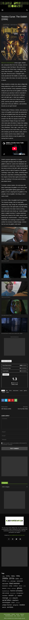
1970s (8, 576)
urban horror (7, 605)
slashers (15, 600)
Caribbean (15, 585)
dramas (9, 588)
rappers (19, 595)
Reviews (13, 614)
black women (15, 390)
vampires (15, 605)
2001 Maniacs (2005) (6, 408)
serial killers (6, 600)
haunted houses (5, 591)
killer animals (5, 593)
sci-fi (10, 598)
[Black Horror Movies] (14, 4)
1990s (18, 576)
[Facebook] (8, 539)
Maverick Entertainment (7, 62)
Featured (22, 614)
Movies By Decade (9, 615)
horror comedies (16, 590)
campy (10, 586)
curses (21, 390)
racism (11, 595)
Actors (22, 615)
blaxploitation (5, 585)
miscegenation (19, 593)
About (18, 615)
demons (4, 588)
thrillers (13, 602)
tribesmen (18, 602)
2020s (17, 578)
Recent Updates (7, 614)
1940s (3, 576)
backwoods (20, 581)
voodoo (3, 392)
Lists (15, 615)
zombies (10, 607)
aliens (8, 581)
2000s (7, 390)
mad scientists (12, 593)
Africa (10, 390)
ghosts (25, 390)
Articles (17, 614)
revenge (5, 598)
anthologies (13, 581)
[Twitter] (16, 539)
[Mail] (12, 539)
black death (5, 583)
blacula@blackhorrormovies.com (17, 535)
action (21, 578)
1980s (13, 576)
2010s (11, 578)
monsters (4, 595)
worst (7, 392)
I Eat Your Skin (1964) (23, 408)
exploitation (14, 588)
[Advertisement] (14, 347)
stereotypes (6, 602)
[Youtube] (20, 539)
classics (20, 585)
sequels (15, 598)
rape (15, 595)
